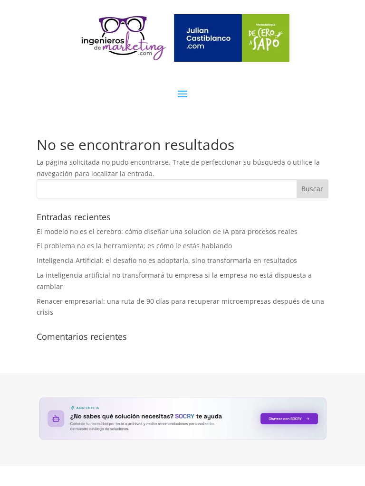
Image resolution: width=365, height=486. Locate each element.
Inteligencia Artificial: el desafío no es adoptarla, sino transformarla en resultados (167, 260)
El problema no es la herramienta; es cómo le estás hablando (134, 245)
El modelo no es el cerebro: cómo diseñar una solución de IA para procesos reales (167, 231)
